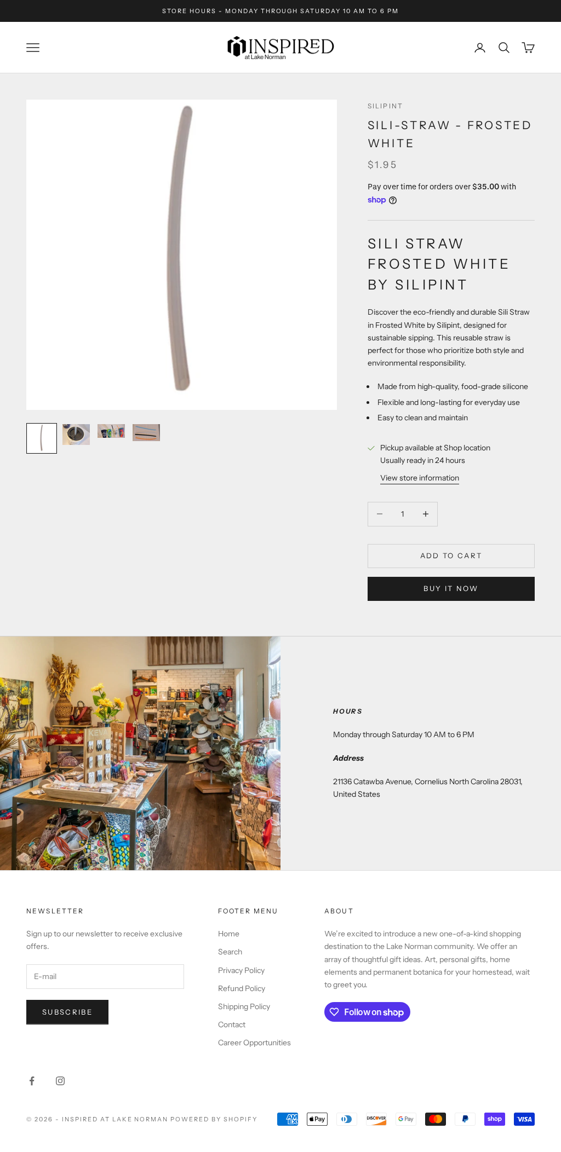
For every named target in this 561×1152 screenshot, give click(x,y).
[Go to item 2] (76, 434)
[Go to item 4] (146, 432)
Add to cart (451, 555)
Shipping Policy (244, 1006)
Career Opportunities (254, 1042)
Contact (231, 1024)
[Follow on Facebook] (31, 1080)
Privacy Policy (241, 970)
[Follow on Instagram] (60, 1080)
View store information (419, 478)
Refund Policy (241, 988)
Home (228, 934)
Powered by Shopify (213, 1119)
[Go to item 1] (41, 438)
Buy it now (450, 588)
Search (230, 952)
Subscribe (67, 1012)
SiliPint (385, 106)
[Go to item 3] (111, 431)
